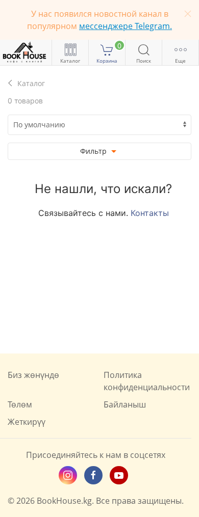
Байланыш (125, 404)
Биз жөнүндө (33, 374)
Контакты (150, 213)
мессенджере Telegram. (125, 26)
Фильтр (94, 151)
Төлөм (20, 404)
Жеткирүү (26, 421)
